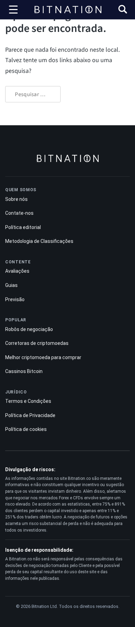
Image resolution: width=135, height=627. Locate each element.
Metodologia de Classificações (39, 241)
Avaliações (17, 271)
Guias (11, 285)
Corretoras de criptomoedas (37, 343)
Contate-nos (19, 213)
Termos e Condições (28, 401)
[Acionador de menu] (13, 10)
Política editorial (23, 227)
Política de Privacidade (30, 415)
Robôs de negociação (29, 329)
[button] (122, 10)
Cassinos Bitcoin (24, 371)
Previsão (15, 299)
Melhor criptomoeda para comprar (43, 357)
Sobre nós (16, 199)
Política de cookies (26, 429)
